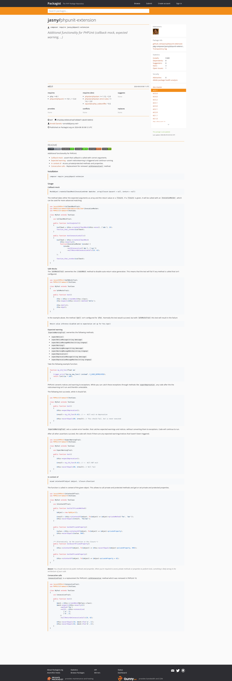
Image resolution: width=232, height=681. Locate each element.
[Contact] (172, 670)
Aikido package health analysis (165, 80)
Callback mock (57, 158)
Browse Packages (77, 673)
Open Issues (158, 68)
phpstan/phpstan (92, 96)
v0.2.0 (155, 112)
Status (120, 670)
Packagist (54, 3)
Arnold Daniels (56, 123)
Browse (137, 3)
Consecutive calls (58, 166)
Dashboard (122, 673)
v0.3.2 (155, 100)
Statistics (74, 670)
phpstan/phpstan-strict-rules (97, 99)
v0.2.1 (155, 109)
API (95, 670)
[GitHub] (183, 670)
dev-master (157, 87)
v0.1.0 (155, 118)
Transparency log (160, 49)
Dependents (158, 60)
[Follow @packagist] (178, 670)
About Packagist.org (55, 670)
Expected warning (58, 160)
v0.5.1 (155, 90)
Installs (156, 58)
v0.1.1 (155, 115)
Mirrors (97, 673)
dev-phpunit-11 (159, 122)
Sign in (179, 3)
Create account (164, 3)
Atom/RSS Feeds (53, 673)
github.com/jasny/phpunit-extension (167, 44)
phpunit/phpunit (57, 99)
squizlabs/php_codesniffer (95, 104)
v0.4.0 (155, 96)
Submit (149, 3)
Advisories (157, 77)
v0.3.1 (155, 103)
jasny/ (54, 20)
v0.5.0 (155, 93)
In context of (56, 163)
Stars (155, 66)
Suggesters (157, 63)
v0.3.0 (155, 106)
